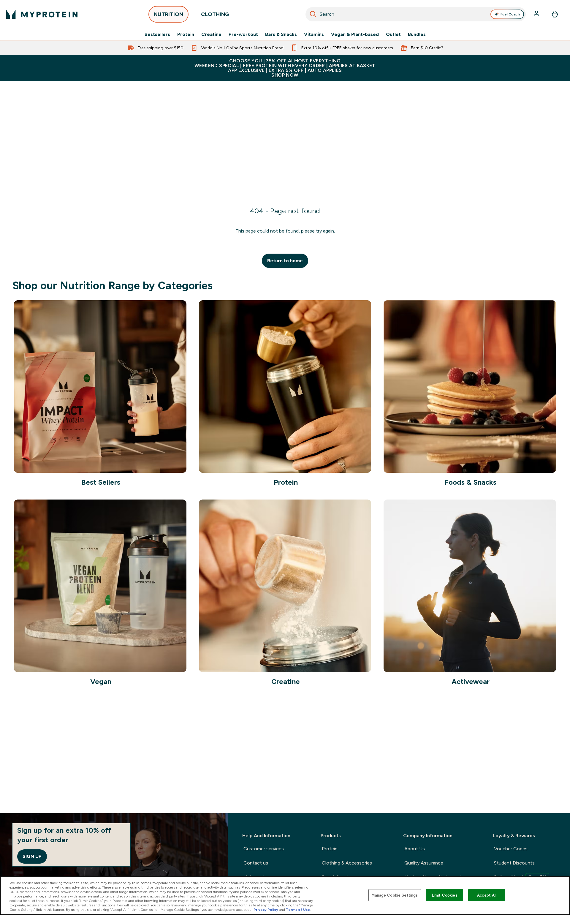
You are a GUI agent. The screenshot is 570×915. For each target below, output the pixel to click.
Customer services (263, 848)
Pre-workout (243, 34)
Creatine (211, 34)
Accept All (486, 895)
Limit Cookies (444, 895)
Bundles (417, 34)
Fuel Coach (510, 14)
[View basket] (555, 14)
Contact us (255, 862)
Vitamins (314, 34)
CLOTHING (215, 14)
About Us (414, 848)
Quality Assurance (423, 862)
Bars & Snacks (281, 34)
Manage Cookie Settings (395, 895)
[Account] (537, 14)
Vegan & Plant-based (355, 34)
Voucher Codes (511, 848)
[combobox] (415, 14)
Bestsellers (157, 34)
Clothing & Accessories (347, 862)
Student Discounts (514, 862)
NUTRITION (168, 14)
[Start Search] (313, 14)
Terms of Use (298, 910)
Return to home (285, 260)
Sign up (32, 856)
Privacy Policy (266, 910)
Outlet (393, 34)
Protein (185, 34)
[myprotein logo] (41, 14)
